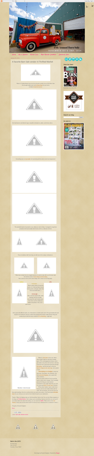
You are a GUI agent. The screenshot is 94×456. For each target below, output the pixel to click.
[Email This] (15, 412)
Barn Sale (34, 54)
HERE (41, 400)
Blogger (58, 453)
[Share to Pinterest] (20, 412)
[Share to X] (17, 412)
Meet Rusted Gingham (48, 54)
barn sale (18, 414)
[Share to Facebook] (19, 412)
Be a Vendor (23, 54)
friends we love (24, 414)
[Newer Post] (18, 433)
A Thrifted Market (22, 399)
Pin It (13, 408)
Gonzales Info (64, 54)
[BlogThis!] (16, 412)
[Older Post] (53, 433)
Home (14, 54)
